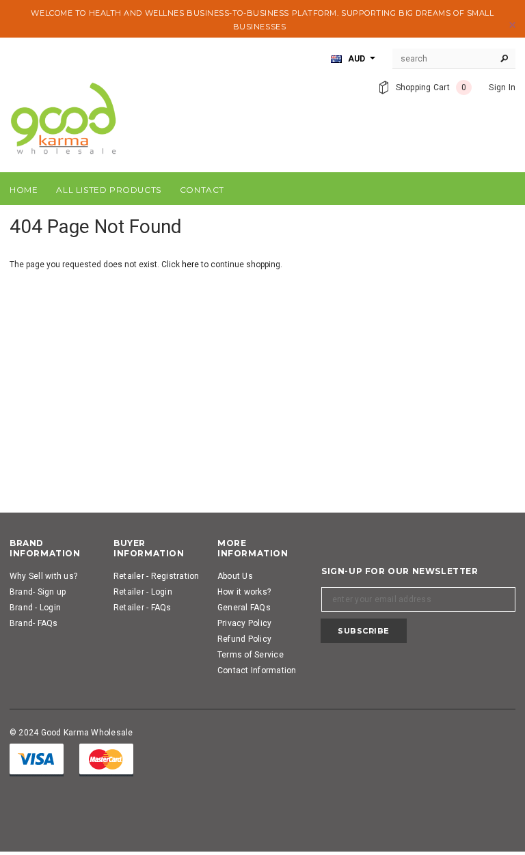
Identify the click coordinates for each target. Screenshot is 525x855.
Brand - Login (35, 607)
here (190, 264)
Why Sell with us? (43, 576)
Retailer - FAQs (142, 607)
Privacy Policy (244, 623)
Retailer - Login (142, 592)
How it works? (244, 592)
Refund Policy (244, 639)
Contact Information (257, 670)
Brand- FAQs (34, 623)
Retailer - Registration (156, 576)
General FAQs (244, 607)
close (512, 25)
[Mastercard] (106, 759)
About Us (235, 576)
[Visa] (37, 759)
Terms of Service (250, 655)
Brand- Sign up (38, 592)
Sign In (502, 87)
